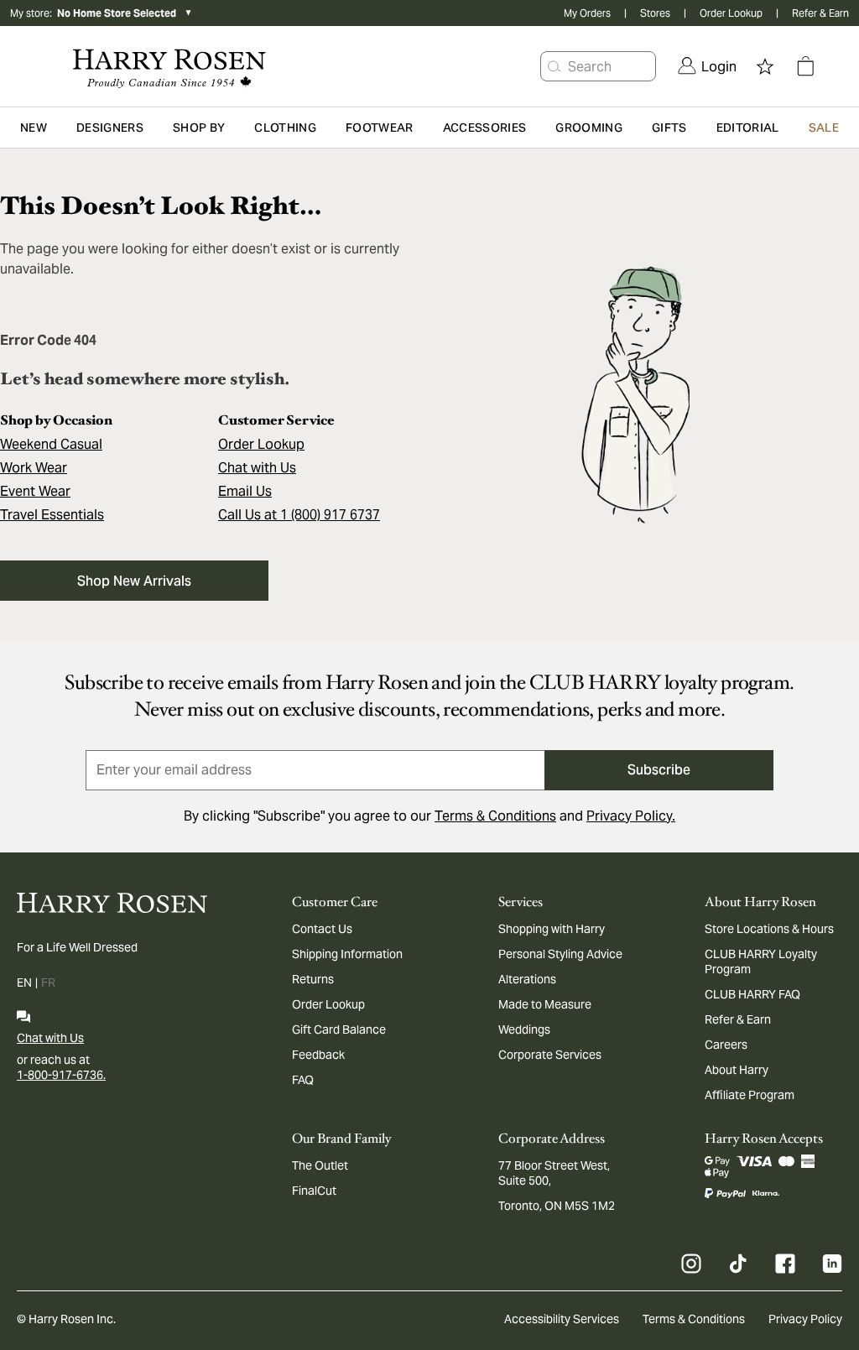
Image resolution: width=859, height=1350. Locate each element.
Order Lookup (731, 13)
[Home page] (166, 66)
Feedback (318, 1054)
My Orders (587, 13)
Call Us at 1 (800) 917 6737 (299, 515)
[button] (554, 66)
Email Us (245, 491)
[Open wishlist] (765, 66)
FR (48, 982)
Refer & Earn (820, 13)
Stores (655, 13)
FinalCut (314, 1190)
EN (24, 982)
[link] (707, 66)
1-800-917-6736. (61, 1074)
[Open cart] (805, 66)
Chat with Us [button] (257, 468)
